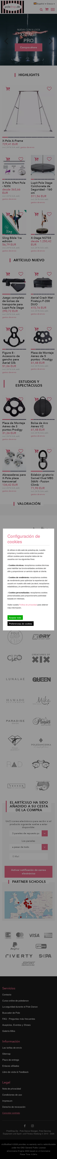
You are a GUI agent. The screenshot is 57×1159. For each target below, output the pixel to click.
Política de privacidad (28, 604)
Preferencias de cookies (20, 623)
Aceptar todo (15, 617)
